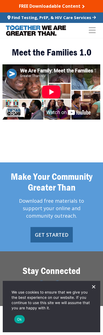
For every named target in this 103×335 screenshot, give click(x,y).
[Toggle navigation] (92, 30)
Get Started (51, 234)
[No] (93, 286)
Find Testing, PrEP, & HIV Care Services (51, 17)
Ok (19, 319)
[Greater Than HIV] (36, 30)
